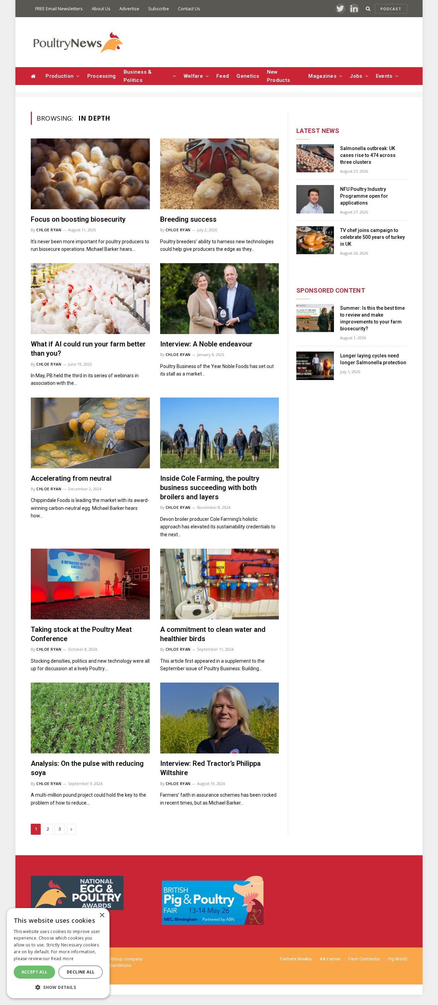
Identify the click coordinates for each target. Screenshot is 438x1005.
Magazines (322, 76)
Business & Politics (138, 76)
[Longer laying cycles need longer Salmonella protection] (315, 366)
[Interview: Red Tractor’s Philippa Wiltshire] (219, 718)
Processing (101, 76)
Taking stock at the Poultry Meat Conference (81, 634)
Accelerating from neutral (71, 478)
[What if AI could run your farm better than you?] (90, 298)
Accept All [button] (35, 972)
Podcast (391, 8)
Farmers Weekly (296, 958)
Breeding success (188, 219)
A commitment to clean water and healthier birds (213, 634)
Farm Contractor (364, 958)
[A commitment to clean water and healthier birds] (219, 584)
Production (60, 76)
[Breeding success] (219, 173)
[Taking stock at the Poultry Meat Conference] (90, 584)
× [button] (101, 915)
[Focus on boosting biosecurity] (90, 173)
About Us (101, 8)
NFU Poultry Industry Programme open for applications (364, 196)
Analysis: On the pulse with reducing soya (87, 768)
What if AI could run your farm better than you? (88, 348)
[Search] (368, 8)
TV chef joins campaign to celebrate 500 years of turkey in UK (372, 237)
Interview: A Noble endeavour (206, 344)
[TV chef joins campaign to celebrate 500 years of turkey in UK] (315, 240)
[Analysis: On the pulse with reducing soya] (90, 718)
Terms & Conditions (111, 965)
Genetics (247, 76)
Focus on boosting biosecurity (78, 219)
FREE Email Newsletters (59, 8)
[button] (58, 987)
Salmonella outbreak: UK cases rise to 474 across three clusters (368, 155)
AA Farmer (330, 958)
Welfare (193, 76)
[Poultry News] (78, 42)
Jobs (356, 76)
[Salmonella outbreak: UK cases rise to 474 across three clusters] (315, 158)
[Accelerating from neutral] (90, 432)
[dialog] (58, 953)
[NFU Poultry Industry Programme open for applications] (315, 199)
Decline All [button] (80, 972)
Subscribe (158, 8)
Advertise (129, 8)
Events (384, 76)
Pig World (397, 958)
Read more (62, 958)
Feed (222, 76)
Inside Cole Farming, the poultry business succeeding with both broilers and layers (209, 487)
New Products (278, 76)
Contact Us (189, 8)
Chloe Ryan (49, 229)
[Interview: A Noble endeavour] (219, 298)
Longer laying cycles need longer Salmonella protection (373, 359)
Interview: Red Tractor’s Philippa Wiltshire (210, 768)
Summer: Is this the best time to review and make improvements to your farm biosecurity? (372, 318)
